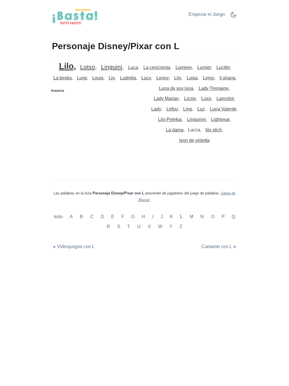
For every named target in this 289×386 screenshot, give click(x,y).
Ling (187, 109)
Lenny (162, 77)
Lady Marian (166, 98)
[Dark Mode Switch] (233, 16)
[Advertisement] (97, 130)
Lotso (87, 67)
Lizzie (190, 98)
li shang (227, 77)
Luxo (206, 98)
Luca (133, 67)
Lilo (66, 66)
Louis (97, 77)
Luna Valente (223, 109)
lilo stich (213, 129)
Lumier (204, 67)
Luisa (192, 77)
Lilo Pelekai (170, 119)
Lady (156, 109)
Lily (177, 77)
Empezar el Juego (207, 14)
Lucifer (223, 67)
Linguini (111, 67)
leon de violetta (194, 140)
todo (59, 216)
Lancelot (225, 98)
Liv (112, 77)
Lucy (146, 77)
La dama (174, 129)
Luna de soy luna (176, 88)
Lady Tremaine (214, 88)
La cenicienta (156, 67)
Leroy (208, 77)
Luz (201, 109)
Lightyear (220, 119)
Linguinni (196, 119)
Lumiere (184, 67)
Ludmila (128, 77)
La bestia (62, 77)
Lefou (172, 109)
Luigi (82, 77)
